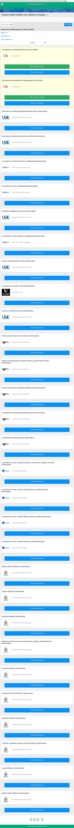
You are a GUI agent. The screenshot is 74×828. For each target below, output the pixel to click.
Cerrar (65, 1)
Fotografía (4, 36)
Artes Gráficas (6, 39)
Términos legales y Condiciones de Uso (37, 826)
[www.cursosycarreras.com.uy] (37, 4)
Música (3, 33)
